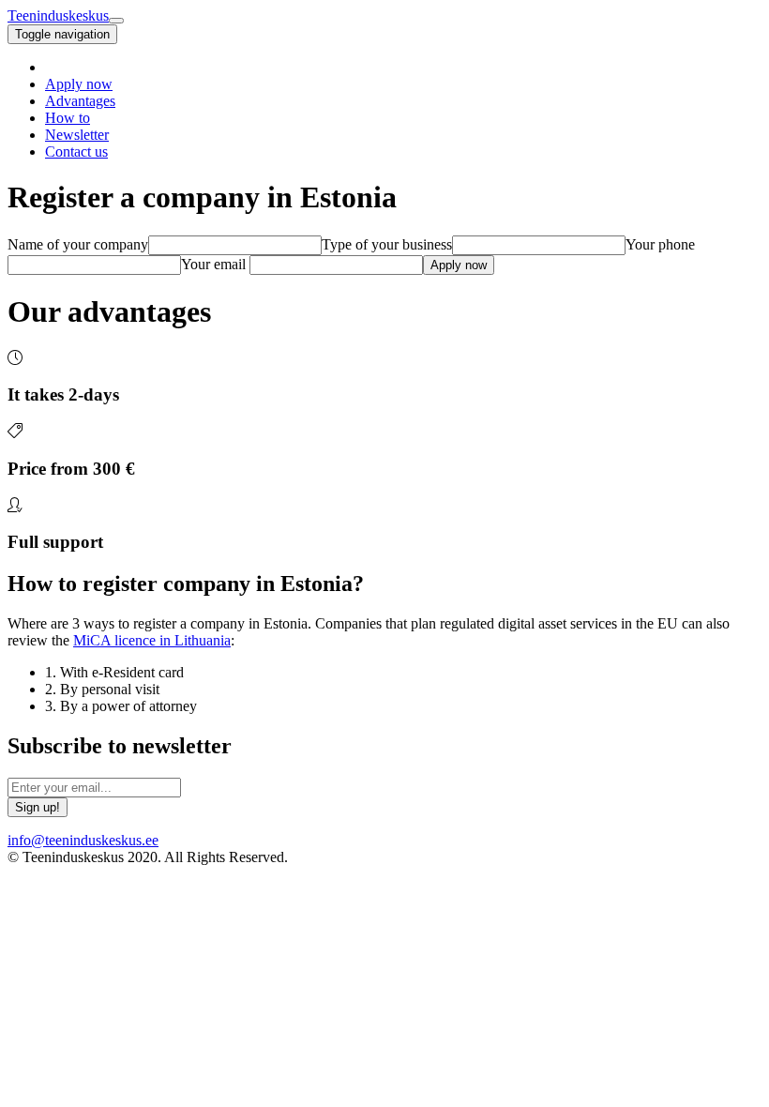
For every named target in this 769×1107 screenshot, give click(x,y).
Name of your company (78, 244)
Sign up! (37, 807)
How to (67, 118)
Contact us (76, 151)
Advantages (80, 101)
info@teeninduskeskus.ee (83, 840)
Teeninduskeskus (58, 15)
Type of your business (387, 244)
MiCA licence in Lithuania (152, 640)
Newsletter (77, 135)
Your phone (660, 244)
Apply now (79, 84)
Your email (213, 264)
